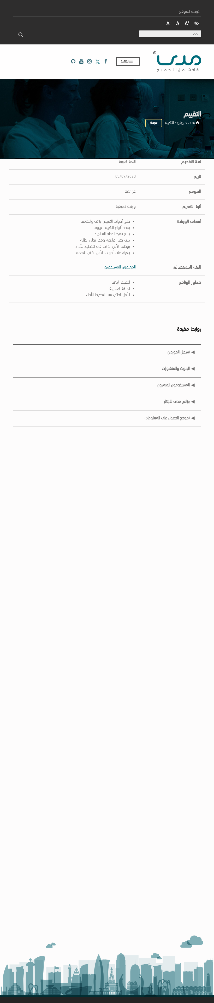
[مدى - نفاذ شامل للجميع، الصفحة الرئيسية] (177, 62)
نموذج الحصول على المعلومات (167, 418)
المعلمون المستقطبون (119, 267)
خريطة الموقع (189, 12)
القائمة (125, 61)
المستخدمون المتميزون (173, 385)
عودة (154, 122)
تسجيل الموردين (179, 350)
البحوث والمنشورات (176, 369)
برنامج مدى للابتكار (177, 402)
